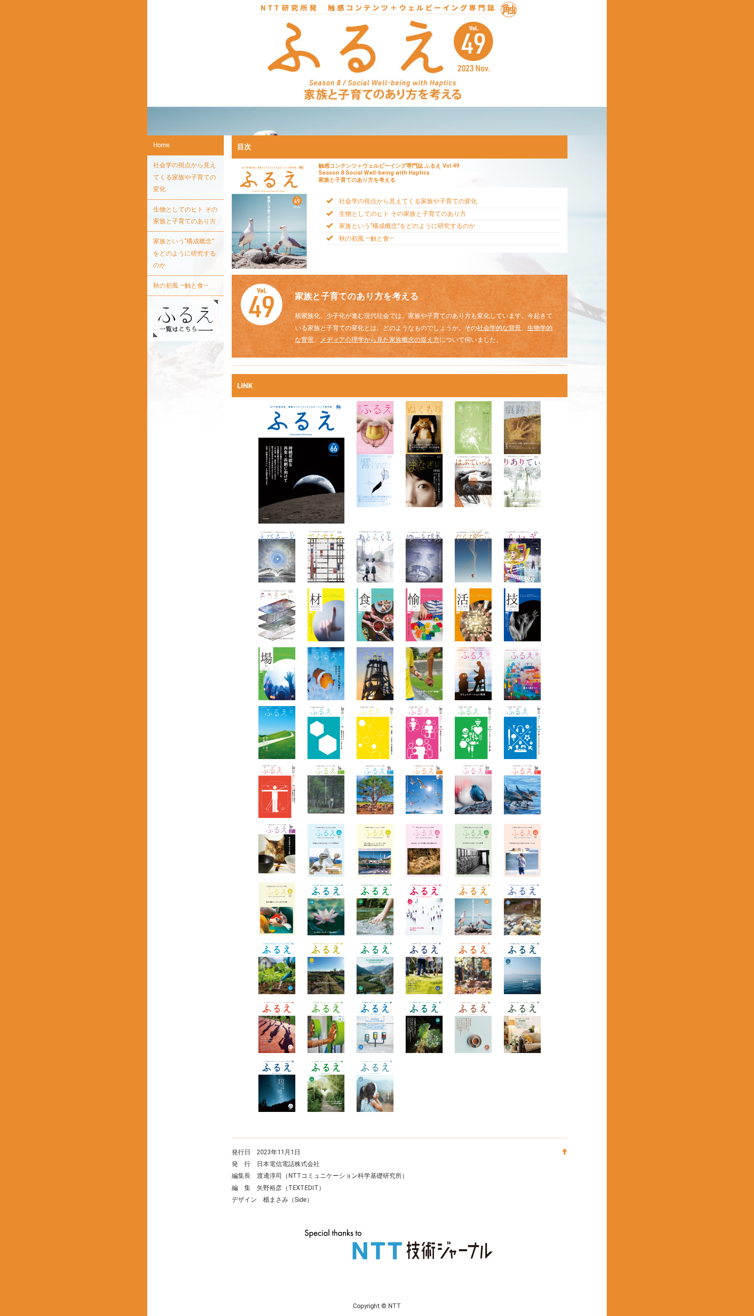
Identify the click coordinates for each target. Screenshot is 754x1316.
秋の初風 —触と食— (180, 285)
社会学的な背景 (499, 328)
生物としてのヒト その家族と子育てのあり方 (185, 215)
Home (161, 145)
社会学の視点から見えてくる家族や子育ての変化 (184, 177)
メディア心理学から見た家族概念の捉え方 (379, 339)
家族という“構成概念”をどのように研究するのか (184, 253)
